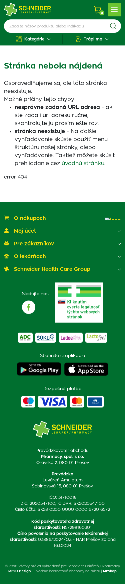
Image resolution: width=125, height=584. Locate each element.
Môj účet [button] (25, 231)
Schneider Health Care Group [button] (52, 269)
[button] (33, 39)
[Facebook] (28, 307)
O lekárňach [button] (30, 256)
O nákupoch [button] (30, 218)
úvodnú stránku (83, 163)
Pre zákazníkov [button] (34, 243)
